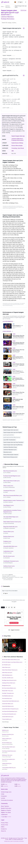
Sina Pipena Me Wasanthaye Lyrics (9, 711)
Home (2, 6)
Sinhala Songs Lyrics (6, 792)
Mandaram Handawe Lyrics (8, 734)
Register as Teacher (6, 810)
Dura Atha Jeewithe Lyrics (7, 677)
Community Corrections (7, 800)
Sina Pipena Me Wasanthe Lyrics (9, 714)
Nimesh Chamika (5, 736)
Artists (2, 794)
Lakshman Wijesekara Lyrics (10, 449)
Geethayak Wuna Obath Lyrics (8, 682)
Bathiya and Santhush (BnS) (7, 744)
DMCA (2, 826)
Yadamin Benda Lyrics (6, 763)
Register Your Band (6, 812)
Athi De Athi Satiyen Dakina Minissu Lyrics (11, 659)
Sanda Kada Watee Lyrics (7, 703)
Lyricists (3, 798)
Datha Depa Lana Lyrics (7, 672)
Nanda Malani (4, 740)
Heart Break (21, 148)
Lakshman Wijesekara (7, 6)
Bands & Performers (6, 808)
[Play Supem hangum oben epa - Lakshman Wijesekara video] (14, 645)
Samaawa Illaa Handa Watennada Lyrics (10, 701)
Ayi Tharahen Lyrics (6, 664)
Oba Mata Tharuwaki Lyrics (8, 693)
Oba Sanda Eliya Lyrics (7, 698)
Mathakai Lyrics (5, 730)
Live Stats (6, 816)
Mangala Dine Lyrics (6, 685)
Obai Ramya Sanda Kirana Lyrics (9, 751)
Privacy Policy (4, 822)
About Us (3, 831)
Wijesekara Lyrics (8, 452)
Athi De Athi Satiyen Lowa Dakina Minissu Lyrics (12, 662)
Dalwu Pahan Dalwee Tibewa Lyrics (9, 669)
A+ (23, 28)
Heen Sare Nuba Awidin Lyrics (8, 746)
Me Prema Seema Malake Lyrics (9, 688)
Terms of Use (4, 824)
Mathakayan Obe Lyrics (7, 755)
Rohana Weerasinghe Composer (11, 454)
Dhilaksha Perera (5, 731)
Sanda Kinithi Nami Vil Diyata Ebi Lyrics (10, 708)
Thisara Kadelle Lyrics (7, 719)
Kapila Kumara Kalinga (17, 143)
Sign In (20, 2)
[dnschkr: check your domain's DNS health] (14, 618)
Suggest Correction (15, 629)
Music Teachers (5, 806)
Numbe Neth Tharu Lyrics (7, 690)
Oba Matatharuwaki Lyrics (7, 695)
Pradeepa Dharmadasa (7, 19)
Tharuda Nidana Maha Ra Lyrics (9, 767)
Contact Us (4, 829)
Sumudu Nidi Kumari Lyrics (7, 716)
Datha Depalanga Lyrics (7, 675)
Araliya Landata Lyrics (6, 738)
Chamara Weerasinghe (6, 756)
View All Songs (5, 721)
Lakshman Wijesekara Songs (10, 447)
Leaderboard (4, 814)
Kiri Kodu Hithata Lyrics (7, 742)
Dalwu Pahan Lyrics (6, 667)
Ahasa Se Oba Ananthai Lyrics (8, 759)
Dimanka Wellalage (5, 748)
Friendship (14, 148)
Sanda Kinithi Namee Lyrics (8, 706)
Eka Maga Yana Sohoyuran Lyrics (9, 680)
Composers (4, 796)
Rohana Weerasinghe (17, 145)
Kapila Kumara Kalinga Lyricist (10, 457)
